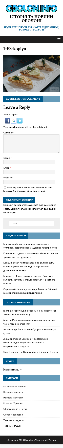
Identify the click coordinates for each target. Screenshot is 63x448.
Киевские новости (13, 392)
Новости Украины (13, 403)
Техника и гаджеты (13, 420)
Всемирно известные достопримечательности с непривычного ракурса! (25, 342)
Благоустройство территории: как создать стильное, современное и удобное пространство (30, 246)
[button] (58, 39)
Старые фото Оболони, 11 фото (40, 352)
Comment (8, 132)
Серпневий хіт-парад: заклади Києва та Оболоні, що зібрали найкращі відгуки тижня (30, 291)
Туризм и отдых (11, 426)
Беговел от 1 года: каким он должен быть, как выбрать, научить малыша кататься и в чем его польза (29, 279)
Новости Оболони (13, 397)
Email (6, 168)
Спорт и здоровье (13, 414)
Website (8, 177)
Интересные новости (14, 386)
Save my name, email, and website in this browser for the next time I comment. (27, 189)
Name (7, 158)
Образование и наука (15, 409)
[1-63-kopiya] (31, 90)
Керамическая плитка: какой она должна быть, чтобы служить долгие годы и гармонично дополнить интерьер (28, 266)
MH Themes (50, 440)
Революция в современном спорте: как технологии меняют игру (29, 312)
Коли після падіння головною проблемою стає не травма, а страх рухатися (30, 255)
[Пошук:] (31, 223)
